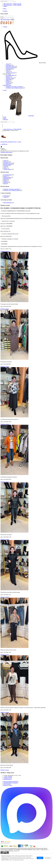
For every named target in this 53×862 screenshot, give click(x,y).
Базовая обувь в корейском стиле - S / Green (11, 141)
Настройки (47, 857)
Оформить (3, 152)
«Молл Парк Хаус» (12, 3)
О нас (4, 116)
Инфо (4, 118)
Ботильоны (9, 69)
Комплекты (9, 79)
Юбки (7, 84)
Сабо (7, 70)
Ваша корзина (9, 152)
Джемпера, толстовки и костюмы (14, 86)
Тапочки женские (10, 72)
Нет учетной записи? (5, 19)
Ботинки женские (10, 67)
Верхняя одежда (10, 77)
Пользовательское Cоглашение (10, 782)
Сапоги (8, 71)
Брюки (8, 76)
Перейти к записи (5, 251)
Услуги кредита (7, 784)
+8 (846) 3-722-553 (7, 777)
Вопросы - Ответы (7, 785)
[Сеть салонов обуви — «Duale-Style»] (7, 24)
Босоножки (9, 65)
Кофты (8, 80)
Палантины (31, 115)
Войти (12, 19)
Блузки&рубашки (10, 75)
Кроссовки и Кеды (10, 66)
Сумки (4, 90)
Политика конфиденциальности (10, 781)
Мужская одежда (7, 85)
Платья (8, 81)
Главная (5, 26)
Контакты (5, 119)
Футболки (8, 82)
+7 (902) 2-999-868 (7, 776)
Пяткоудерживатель (8, 202)
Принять (40, 857)
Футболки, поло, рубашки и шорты (14, 87)
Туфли (7, 64)
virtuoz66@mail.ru (7, 779)
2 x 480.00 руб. (4, 144)
